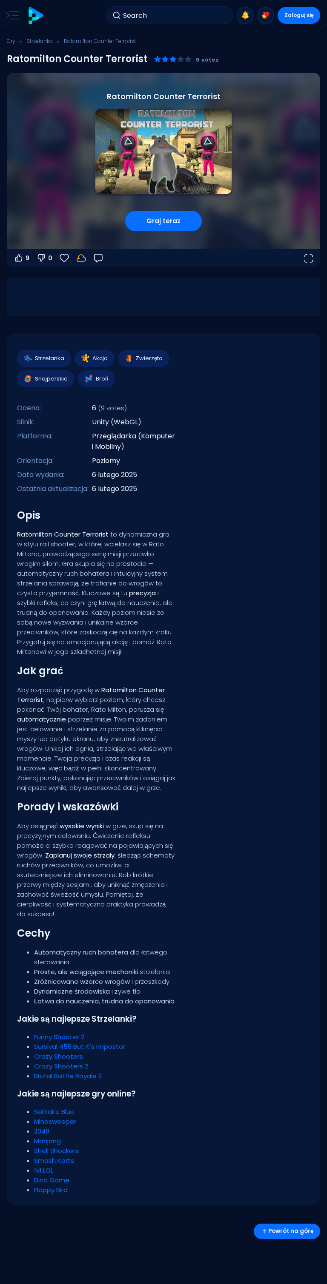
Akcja (100, 358)
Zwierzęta (149, 358)
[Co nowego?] (245, 15)
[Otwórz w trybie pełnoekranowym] (308, 258)
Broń (102, 379)
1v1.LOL (43, 1170)
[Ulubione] (265, 15)
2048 (41, 1131)
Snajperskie (51, 379)
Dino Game (51, 1180)
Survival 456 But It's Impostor (79, 1046)
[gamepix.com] (36, 16)
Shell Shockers (56, 1150)
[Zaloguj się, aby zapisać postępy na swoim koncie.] (81, 258)
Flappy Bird (51, 1189)
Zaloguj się (299, 15)
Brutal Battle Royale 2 (68, 1075)
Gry (11, 41)
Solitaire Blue (54, 1111)
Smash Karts (54, 1160)
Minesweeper (55, 1121)
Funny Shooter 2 (59, 1036)
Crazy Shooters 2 (61, 1066)
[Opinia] (98, 258)
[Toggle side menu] (10, 15)
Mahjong (47, 1140)
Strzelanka (39, 41)
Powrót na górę (290, 1231)
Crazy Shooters (58, 1056)
